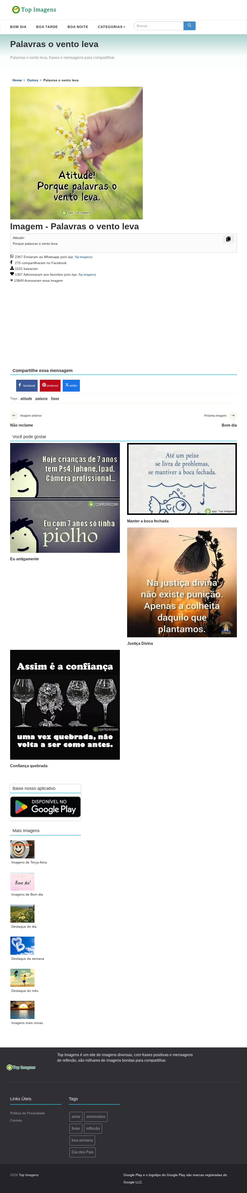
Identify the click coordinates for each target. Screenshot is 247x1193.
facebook (28, 385)
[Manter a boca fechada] (182, 479)
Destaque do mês (24, 991)
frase (76, 1128)
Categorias (110, 27)
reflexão (93, 1128)
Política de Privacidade (27, 1113)
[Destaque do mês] (22, 978)
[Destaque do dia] (22, 914)
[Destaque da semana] (22, 946)
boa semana (82, 1140)
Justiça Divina (140, 643)
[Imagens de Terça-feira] (22, 849)
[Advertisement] (123, 322)
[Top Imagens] (34, 9)
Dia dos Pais (83, 1152)
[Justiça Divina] (182, 582)
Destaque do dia (23, 926)
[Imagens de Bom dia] (22, 881)
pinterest (52, 385)
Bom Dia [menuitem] (18, 27)
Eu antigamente (24, 559)
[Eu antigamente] (65, 498)
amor (76, 1117)
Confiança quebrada (29, 766)
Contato (16, 1120)
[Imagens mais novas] (22, 1010)
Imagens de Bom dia (27, 894)
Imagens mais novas (27, 1023)
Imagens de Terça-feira (29, 862)
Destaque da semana (27, 959)
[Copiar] (228, 239)
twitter (73, 385)
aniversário (95, 1117)
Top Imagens (83, 257)
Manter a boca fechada (148, 521)
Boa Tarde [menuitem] (47, 27)
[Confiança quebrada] (65, 705)
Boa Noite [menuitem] (78, 27)
